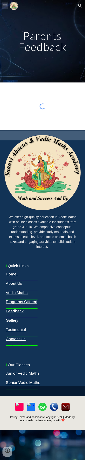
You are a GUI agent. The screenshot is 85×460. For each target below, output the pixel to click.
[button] (5, 5)
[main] (42, 41)
